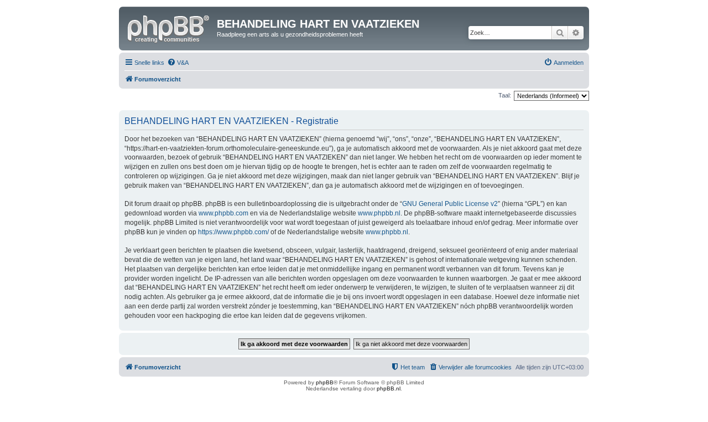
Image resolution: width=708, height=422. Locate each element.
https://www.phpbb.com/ (233, 232)
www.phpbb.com (223, 213)
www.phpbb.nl (379, 213)
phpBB (325, 382)
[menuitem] (178, 62)
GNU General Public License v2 (450, 204)
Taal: (504, 95)
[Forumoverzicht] (169, 27)
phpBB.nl (388, 388)
